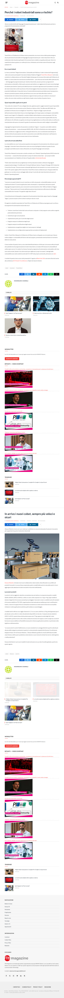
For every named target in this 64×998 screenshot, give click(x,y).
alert (54, 253)
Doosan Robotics (9, 582)
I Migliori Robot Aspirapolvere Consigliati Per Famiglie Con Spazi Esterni (31, 482)
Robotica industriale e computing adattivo (16, 335)
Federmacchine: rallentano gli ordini (43, 313)
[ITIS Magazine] (32, 2)
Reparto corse (8, 918)
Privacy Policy (8, 942)
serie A (17, 653)
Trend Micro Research (47, 75)
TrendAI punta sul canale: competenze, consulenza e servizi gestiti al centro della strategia (26, 390)
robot (6, 268)
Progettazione (8, 912)
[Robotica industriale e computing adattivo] (18, 325)
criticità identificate (40, 158)
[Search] (58, 2)
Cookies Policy (8, 940)
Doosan (12, 653)
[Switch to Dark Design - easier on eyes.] (55, 2)
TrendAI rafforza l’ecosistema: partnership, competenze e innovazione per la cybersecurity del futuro (29, 369)
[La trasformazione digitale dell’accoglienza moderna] (9, 493)
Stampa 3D (7, 906)
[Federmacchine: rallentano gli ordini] (46, 303)
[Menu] (6, 2)
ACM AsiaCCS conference (20, 260)
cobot (6, 653)
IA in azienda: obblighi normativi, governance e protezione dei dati (21, 453)
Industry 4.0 (7, 924)
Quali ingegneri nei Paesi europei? (14, 313)
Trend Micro (19, 268)
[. (45, 158)
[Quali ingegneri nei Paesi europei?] (18, 303)
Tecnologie (7, 921)
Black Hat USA (41, 258)
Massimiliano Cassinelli (12, 15)
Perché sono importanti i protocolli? (13, 411)
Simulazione (7, 909)
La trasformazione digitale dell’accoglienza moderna (26, 490)
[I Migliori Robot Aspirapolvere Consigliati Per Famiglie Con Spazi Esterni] (9, 484)
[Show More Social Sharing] (40, 19)
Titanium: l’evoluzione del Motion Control (15, 432)
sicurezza (12, 268)
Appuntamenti (8, 926)
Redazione (7, 945)
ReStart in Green (8, 903)
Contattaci (7, 937)
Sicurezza (7, 915)
